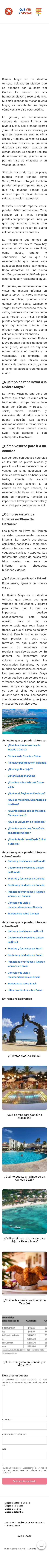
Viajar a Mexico (13, 1509)
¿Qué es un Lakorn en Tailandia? (26, 821)
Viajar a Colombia (14, 1512)
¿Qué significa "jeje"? (20, 769)
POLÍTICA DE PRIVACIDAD (30, 1522)
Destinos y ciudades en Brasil (25, 955)
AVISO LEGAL (14, 1525)
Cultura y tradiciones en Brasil (25, 931)
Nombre (7, 1419)
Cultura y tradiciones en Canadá (26, 861)
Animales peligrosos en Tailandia (27, 762)
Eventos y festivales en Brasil (25, 948)
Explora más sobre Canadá (23, 913)
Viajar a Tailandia (14, 1506)
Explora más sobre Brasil (22, 983)
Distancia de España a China (24, 756)
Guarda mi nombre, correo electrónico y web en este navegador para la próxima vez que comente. (25, 1470)
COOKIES (10, 1522)
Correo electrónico (14, 1434)
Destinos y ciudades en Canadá (26, 885)
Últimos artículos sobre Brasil (25, 990)
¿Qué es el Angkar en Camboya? (26, 793)
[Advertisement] (24, 49)
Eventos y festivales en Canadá (26, 878)
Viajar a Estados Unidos (17, 1503)
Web (4, 1449)
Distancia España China (21, 775)
